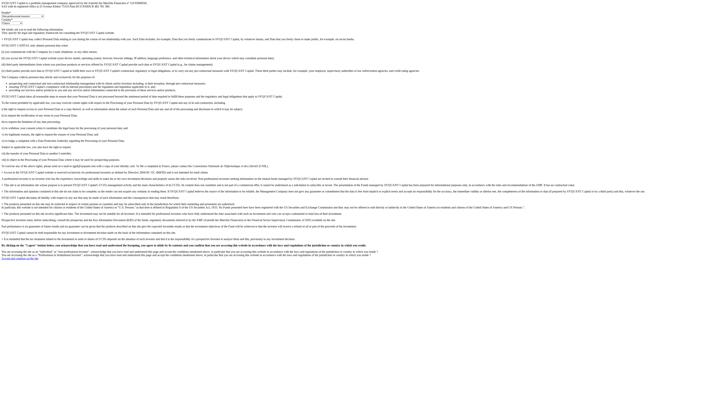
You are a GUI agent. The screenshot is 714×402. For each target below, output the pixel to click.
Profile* (6, 12)
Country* (7, 19)
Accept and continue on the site (19, 258)
